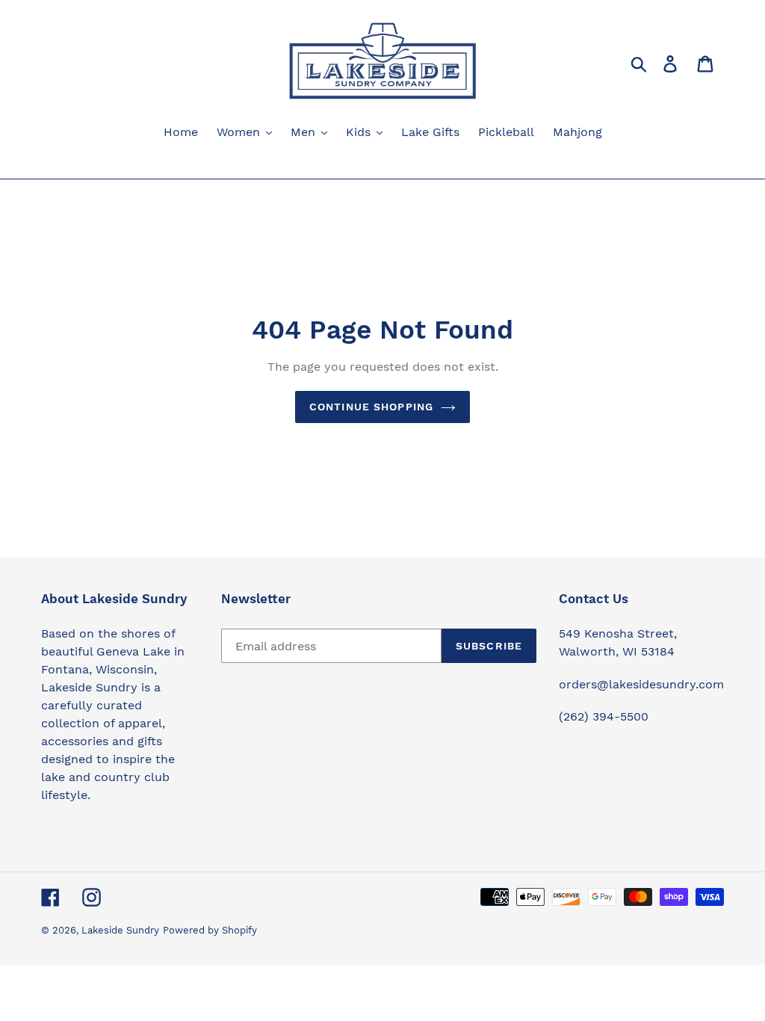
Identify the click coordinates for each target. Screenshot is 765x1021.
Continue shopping (371, 407)
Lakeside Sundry (120, 930)
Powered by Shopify (210, 930)
